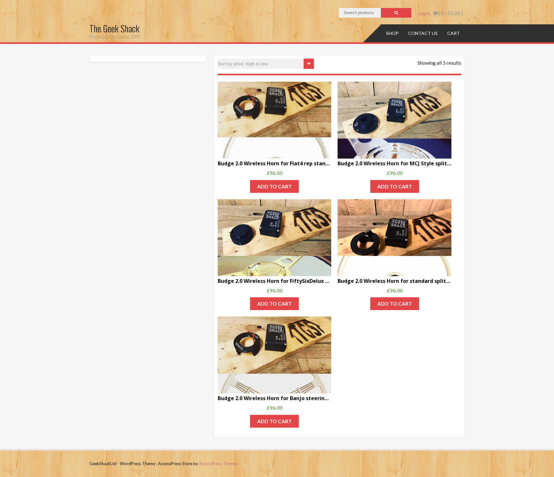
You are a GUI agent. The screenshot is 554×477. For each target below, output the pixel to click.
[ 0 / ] (450, 13)
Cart (453, 33)
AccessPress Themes (218, 463)
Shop (392, 33)
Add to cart (274, 186)
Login (424, 13)
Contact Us (423, 33)
